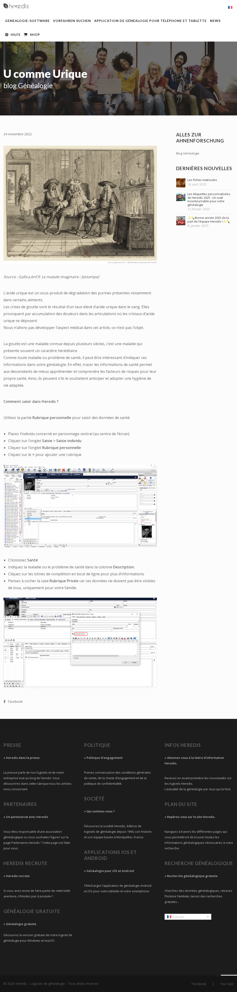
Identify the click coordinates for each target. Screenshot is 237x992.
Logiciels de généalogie (47, 983)
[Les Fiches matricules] (180, 182)
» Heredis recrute (16, 876)
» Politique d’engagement (103, 758)
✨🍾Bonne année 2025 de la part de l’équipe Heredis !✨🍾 (208, 219)
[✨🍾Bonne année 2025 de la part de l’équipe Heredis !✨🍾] (180, 220)
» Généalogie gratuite (19, 924)
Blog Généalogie (187, 153)
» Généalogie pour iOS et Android (109, 871)
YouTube (227, 984)
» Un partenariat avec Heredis (25, 817)
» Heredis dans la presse (21, 758)
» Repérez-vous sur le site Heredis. (190, 817)
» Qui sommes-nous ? (99, 811)
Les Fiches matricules (202, 180)
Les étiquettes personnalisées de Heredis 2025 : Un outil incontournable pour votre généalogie (208, 199)
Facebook (198, 984)
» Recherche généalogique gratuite (191, 876)
